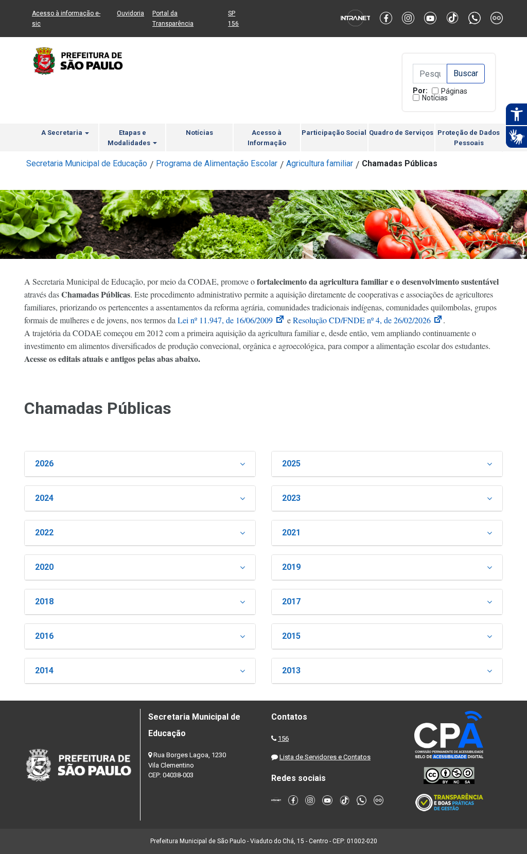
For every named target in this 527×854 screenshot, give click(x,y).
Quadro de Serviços (401, 132)
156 (283, 738)
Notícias (435, 98)
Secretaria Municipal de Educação (86, 163)
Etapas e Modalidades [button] (130, 138)
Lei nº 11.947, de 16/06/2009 (231, 320)
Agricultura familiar (319, 163)
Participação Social (334, 132)
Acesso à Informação (267, 138)
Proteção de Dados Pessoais (468, 138)
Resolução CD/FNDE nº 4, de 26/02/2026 (368, 320)
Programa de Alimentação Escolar (216, 163)
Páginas (454, 91)
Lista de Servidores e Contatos (325, 757)
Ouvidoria (130, 13)
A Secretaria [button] (62, 132)
